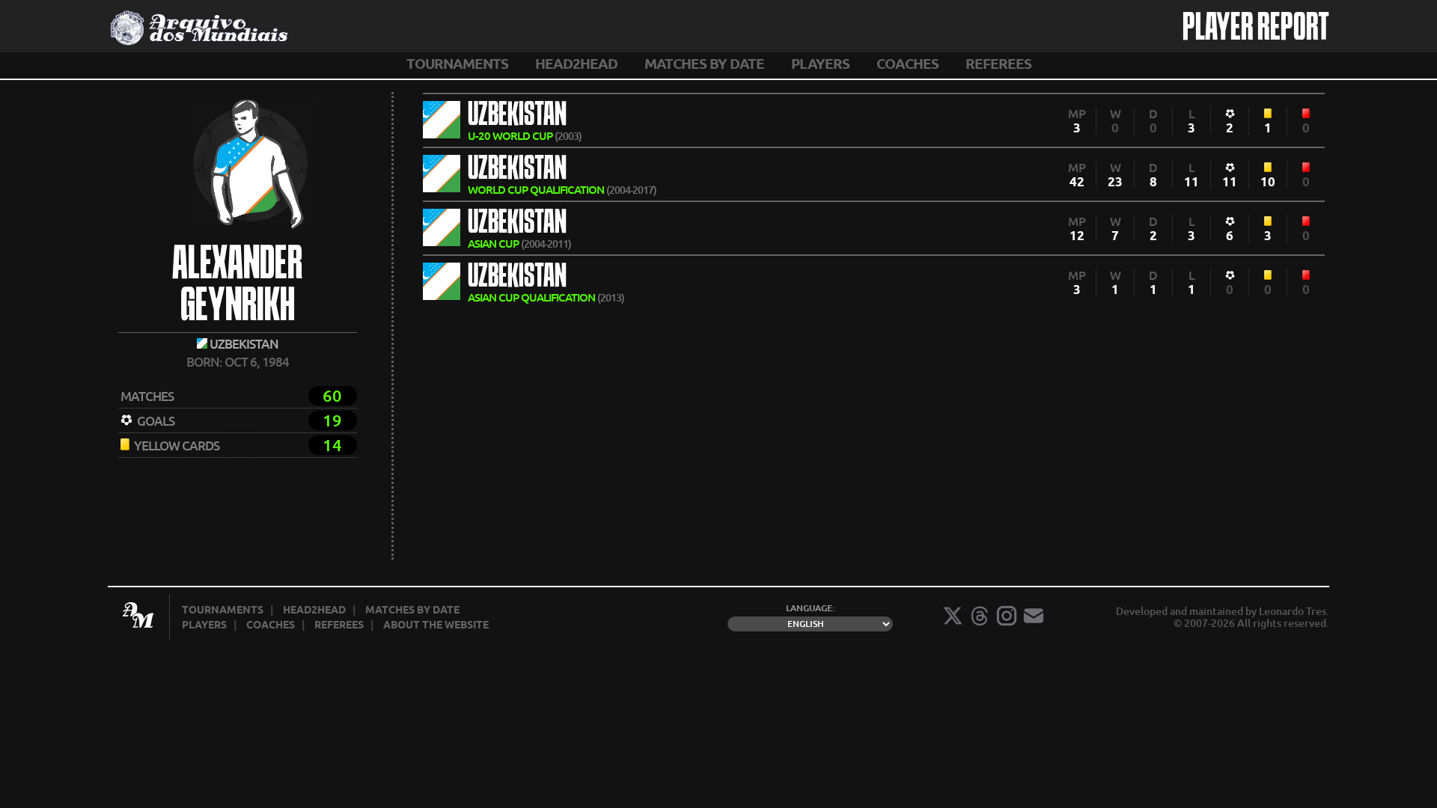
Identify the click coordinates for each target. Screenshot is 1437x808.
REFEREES (998, 63)
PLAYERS (820, 63)
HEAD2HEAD (576, 63)
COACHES (907, 63)
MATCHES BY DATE (704, 63)
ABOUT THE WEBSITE (436, 625)
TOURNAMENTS (457, 63)
